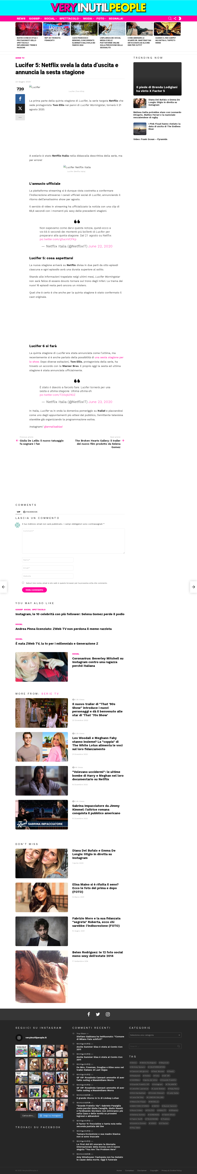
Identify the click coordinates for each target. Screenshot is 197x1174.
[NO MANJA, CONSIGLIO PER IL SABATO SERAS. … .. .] (62, 1051)
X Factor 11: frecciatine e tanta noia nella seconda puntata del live (99, 1125)
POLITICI (150, 1110)
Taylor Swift (137, 1119)
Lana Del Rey (137, 1097)
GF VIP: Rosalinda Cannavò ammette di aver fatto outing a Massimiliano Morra (100, 1078)
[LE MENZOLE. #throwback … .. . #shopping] (35, 1078)
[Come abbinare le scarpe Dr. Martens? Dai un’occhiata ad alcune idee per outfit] (139, 29)
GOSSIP (34, 18)
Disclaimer (142, 1171)
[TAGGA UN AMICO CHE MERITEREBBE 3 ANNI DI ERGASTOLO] (62, 1091)
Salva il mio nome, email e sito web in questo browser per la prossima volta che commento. (66, 583)
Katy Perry (174, 1089)
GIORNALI (136, 1080)
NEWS (21, 18)
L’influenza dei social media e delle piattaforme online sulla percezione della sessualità (111, 43)
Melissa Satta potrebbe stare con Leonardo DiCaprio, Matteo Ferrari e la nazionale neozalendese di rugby (157, 115)
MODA (87, 18)
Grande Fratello (169, 1080)
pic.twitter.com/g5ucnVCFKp (58, 239)
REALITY (162, 1110)
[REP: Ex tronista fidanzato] (56, 29)
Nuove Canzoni (170, 1106)
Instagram (158, 1084)
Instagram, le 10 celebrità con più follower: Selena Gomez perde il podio (69, 614)
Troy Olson (81, 1034)
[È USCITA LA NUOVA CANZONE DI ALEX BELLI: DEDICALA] (62, 1078)
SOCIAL (49, 18)
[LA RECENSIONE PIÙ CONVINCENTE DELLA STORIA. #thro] (21, 1105)
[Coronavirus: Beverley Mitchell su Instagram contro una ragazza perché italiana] (41, 667)
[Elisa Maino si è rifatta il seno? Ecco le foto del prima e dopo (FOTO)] (41, 897)
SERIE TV (50, 693)
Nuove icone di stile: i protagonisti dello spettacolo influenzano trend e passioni (27, 43)
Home (119, 1171)
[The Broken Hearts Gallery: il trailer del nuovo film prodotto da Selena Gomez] (193, 587)
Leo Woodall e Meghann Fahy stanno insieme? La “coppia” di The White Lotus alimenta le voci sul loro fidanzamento (97, 743)
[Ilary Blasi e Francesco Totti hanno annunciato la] (35, 1091)
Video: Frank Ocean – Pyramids (150, 139)
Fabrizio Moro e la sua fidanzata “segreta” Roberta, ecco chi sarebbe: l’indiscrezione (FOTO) (96, 922)
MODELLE (154, 1102)
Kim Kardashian (138, 1093)
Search (179, 1047)
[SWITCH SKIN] (180, 18)
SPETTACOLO (69, 18)
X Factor (164, 1123)
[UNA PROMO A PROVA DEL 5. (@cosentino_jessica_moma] (48, 1105)
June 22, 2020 (100, 246)
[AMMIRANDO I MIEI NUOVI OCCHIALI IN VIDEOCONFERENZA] (21, 1078)
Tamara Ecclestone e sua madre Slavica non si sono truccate (98, 1135)
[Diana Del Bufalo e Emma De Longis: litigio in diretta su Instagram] (41, 863)
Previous (16, 36)
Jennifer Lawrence (140, 1089)
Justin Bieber (159, 1089)
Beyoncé (164, 1063)
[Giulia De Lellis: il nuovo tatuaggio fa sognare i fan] (3, 587)
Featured (136, 1076)
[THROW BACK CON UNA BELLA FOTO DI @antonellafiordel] (35, 1051)
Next (180, 36)
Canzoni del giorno (140, 1071)
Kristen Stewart (157, 1093)
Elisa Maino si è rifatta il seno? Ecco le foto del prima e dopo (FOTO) (95, 888)
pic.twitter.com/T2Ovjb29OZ (58, 394)
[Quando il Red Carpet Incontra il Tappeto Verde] (167, 29)
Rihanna (174, 1110)
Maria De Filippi (138, 1102)
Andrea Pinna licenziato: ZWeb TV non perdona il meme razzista (63, 629)
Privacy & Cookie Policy (172, 1171)
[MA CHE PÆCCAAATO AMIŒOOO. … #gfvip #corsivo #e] (48, 1064)
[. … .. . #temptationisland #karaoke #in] (48, 1078)
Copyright (154, 1171)
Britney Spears (138, 1067)
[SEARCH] (170, 18)
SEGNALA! (116, 18)
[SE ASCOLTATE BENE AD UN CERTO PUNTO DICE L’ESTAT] (48, 1051)
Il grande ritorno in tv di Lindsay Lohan (98, 1098)
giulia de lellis (151, 1080)
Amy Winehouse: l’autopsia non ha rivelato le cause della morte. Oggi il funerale (100, 1158)
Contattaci (129, 1171)
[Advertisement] (77, 132)
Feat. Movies (158, 1071)
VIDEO (153, 1123)
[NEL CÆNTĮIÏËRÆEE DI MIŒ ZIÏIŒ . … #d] (62, 1064)
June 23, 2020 (100, 402)
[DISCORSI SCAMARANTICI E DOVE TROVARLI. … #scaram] (62, 1105)
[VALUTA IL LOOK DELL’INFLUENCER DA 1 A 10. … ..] (21, 1091)
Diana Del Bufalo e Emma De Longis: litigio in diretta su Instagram (94, 854)
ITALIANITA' (171, 1084)
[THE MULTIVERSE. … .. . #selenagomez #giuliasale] (48, 1091)
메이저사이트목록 (83, 1095)
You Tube (136, 1128)
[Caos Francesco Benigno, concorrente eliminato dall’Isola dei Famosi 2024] (84, 29)
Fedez (147, 1076)
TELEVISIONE (152, 1119)
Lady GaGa (173, 1093)
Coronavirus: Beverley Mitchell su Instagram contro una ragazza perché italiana (97, 662)
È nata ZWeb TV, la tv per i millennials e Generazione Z (56, 643)
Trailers (166, 1119)
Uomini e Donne (139, 1123)
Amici (134, 1063)
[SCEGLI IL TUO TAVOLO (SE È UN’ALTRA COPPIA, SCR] (21, 1051)
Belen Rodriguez (149, 1063)
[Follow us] (175, 18)
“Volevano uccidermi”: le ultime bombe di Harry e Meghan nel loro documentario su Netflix (98, 775)
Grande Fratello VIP (140, 1084)
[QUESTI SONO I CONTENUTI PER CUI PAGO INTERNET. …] (35, 1064)
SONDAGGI (154, 1115)
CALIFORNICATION (157, 1067)
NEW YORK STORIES (140, 1106)
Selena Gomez (138, 1115)
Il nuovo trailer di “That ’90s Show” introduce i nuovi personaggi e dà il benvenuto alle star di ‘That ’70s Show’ (97, 709)
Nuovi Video (137, 1110)
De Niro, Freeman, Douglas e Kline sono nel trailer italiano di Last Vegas (100, 1068)
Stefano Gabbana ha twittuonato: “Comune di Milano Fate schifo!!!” (100, 1037)
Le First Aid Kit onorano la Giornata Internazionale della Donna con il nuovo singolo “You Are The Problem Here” (98, 1147)
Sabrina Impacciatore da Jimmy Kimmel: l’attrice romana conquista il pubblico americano (96, 809)
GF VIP (166, 1076)
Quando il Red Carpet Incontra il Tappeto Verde (165, 40)
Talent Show (169, 1115)
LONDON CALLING (155, 1097)
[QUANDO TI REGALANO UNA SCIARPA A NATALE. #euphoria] (21, 1064)
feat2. (171, 1071)
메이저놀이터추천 (83, 1044)
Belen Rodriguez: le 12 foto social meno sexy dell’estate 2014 (97, 954)
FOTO (100, 18)
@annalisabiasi (53, 426)
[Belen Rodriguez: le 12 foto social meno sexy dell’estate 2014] (41, 976)
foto (157, 1076)
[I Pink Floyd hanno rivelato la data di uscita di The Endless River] (139, 129)
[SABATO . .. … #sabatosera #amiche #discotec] (35, 1105)
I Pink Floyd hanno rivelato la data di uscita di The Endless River (164, 126)
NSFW (156, 1106)
